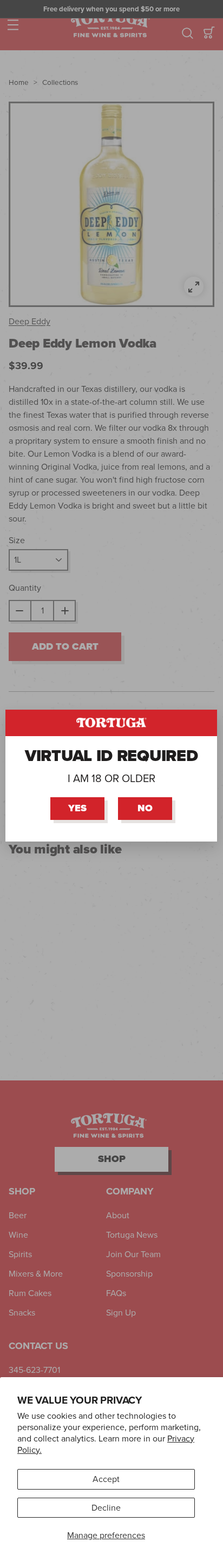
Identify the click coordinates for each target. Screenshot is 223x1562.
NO (145, 808)
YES (78, 808)
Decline (106, 1507)
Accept (106, 1479)
